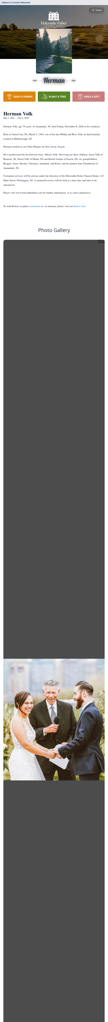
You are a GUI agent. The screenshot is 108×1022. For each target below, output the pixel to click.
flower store (80, 206)
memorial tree (37, 206)
